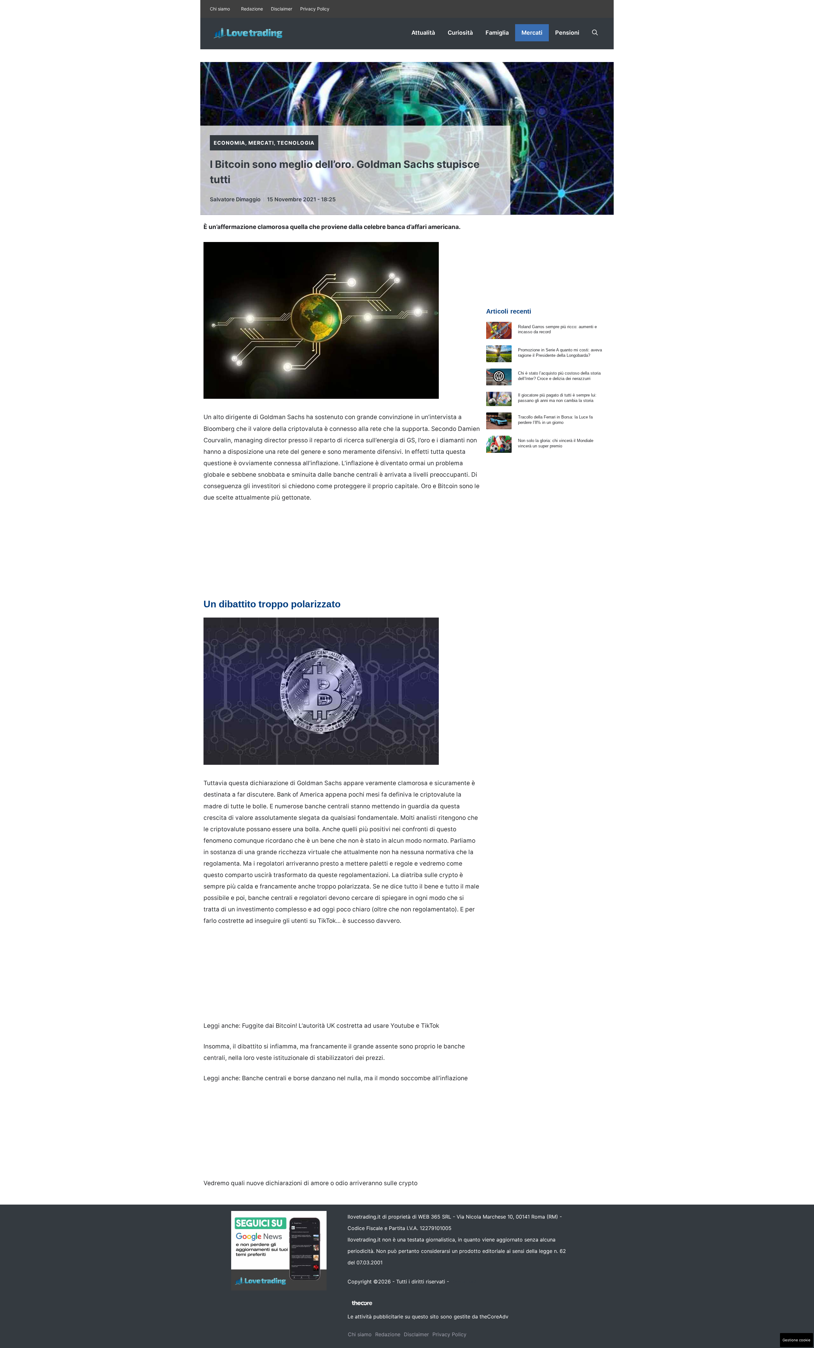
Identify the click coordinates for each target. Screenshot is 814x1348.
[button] (595, 32)
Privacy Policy (314, 8)
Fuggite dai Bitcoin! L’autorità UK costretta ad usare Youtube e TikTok (340, 1025)
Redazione (252, 8)
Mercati (531, 32)
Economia (229, 143)
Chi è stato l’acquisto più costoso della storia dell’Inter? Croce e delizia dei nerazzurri (559, 376)
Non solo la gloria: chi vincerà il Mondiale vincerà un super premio (555, 443)
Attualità (423, 32)
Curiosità (460, 32)
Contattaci (463, 1281)
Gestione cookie (797, 1340)
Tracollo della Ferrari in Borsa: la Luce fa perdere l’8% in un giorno (555, 420)
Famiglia (497, 32)
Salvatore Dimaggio (235, 199)
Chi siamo (220, 8)
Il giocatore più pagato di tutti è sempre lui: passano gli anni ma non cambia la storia (557, 398)
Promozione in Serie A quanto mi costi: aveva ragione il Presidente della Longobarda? (560, 353)
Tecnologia (295, 143)
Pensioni (567, 32)
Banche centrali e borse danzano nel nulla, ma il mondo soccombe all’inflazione (355, 1078)
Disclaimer (281, 8)
